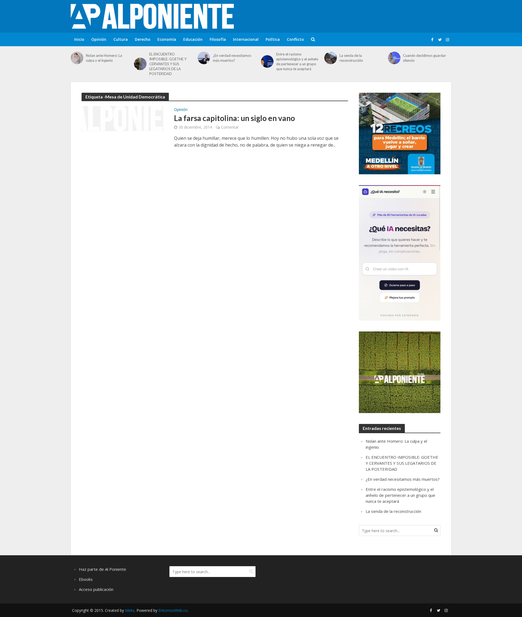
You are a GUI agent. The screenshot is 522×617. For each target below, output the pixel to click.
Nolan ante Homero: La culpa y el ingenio (104, 58)
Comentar (230, 127)
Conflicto (295, 39)
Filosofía (218, 39)
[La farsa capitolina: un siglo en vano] (122, 118)
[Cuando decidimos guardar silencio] (394, 58)
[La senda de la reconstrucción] (330, 58)
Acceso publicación (96, 589)
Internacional (246, 39)
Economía (166, 39)
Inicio (79, 39)
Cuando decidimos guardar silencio (424, 58)
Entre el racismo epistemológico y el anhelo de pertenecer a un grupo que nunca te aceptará (297, 61)
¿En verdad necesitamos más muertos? (232, 58)
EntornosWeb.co (173, 610)
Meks (130, 610)
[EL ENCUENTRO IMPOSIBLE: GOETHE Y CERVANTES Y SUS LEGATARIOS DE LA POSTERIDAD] (140, 64)
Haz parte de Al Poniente (102, 569)
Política (273, 39)
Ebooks (86, 579)
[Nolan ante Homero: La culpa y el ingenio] (77, 58)
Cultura (120, 39)
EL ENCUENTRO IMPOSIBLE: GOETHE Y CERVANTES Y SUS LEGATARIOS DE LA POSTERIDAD (168, 64)
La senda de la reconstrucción (351, 58)
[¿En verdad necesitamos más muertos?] (204, 58)
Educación (193, 39)
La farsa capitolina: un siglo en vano (234, 118)
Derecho (142, 39)
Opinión (98, 39)
